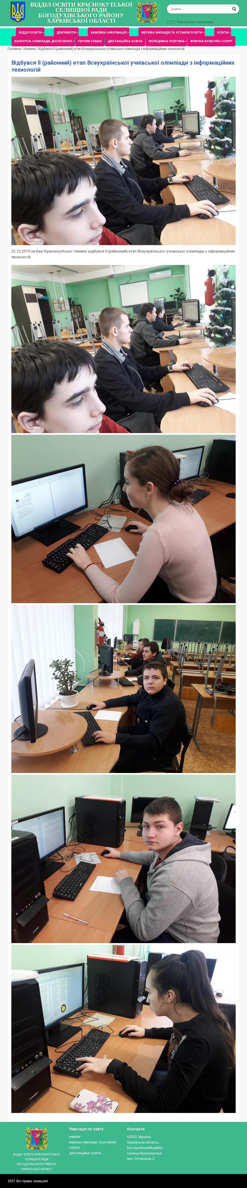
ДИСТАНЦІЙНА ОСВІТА (125, 41)
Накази (74, 1137)
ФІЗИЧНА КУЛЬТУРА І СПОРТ (211, 41)
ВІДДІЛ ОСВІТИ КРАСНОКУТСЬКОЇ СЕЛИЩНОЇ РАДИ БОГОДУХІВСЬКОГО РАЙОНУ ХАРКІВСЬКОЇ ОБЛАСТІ (81, 12)
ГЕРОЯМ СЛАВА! (90, 41)
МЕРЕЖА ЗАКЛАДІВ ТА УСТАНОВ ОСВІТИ (171, 32)
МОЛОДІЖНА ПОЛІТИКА (166, 41)
